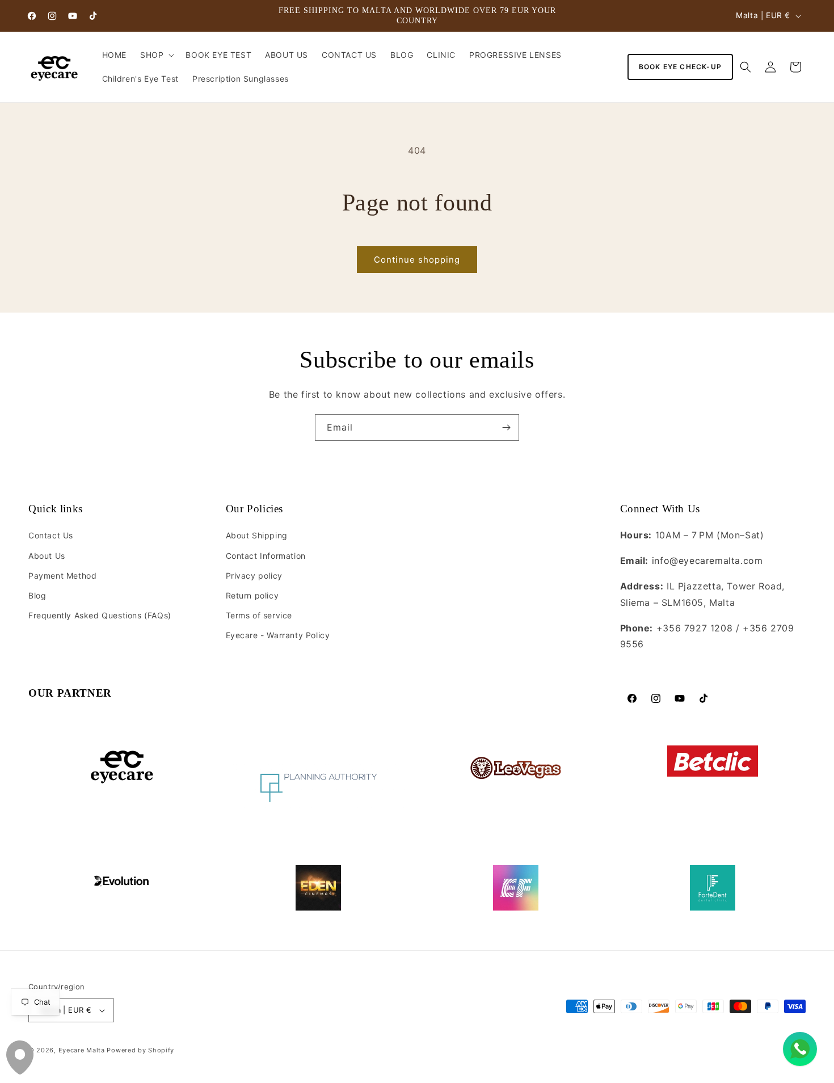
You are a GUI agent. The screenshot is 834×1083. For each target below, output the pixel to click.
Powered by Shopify (140, 1050)
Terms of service (259, 615)
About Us (46, 556)
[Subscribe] (506, 427)
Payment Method (62, 575)
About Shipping (257, 535)
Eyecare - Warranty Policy (278, 635)
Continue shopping (417, 259)
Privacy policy (254, 575)
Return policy (252, 595)
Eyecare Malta (81, 1050)
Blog (37, 595)
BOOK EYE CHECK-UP (680, 66)
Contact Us (50, 535)
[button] (156, 55)
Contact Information (266, 556)
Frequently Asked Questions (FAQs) (99, 615)
